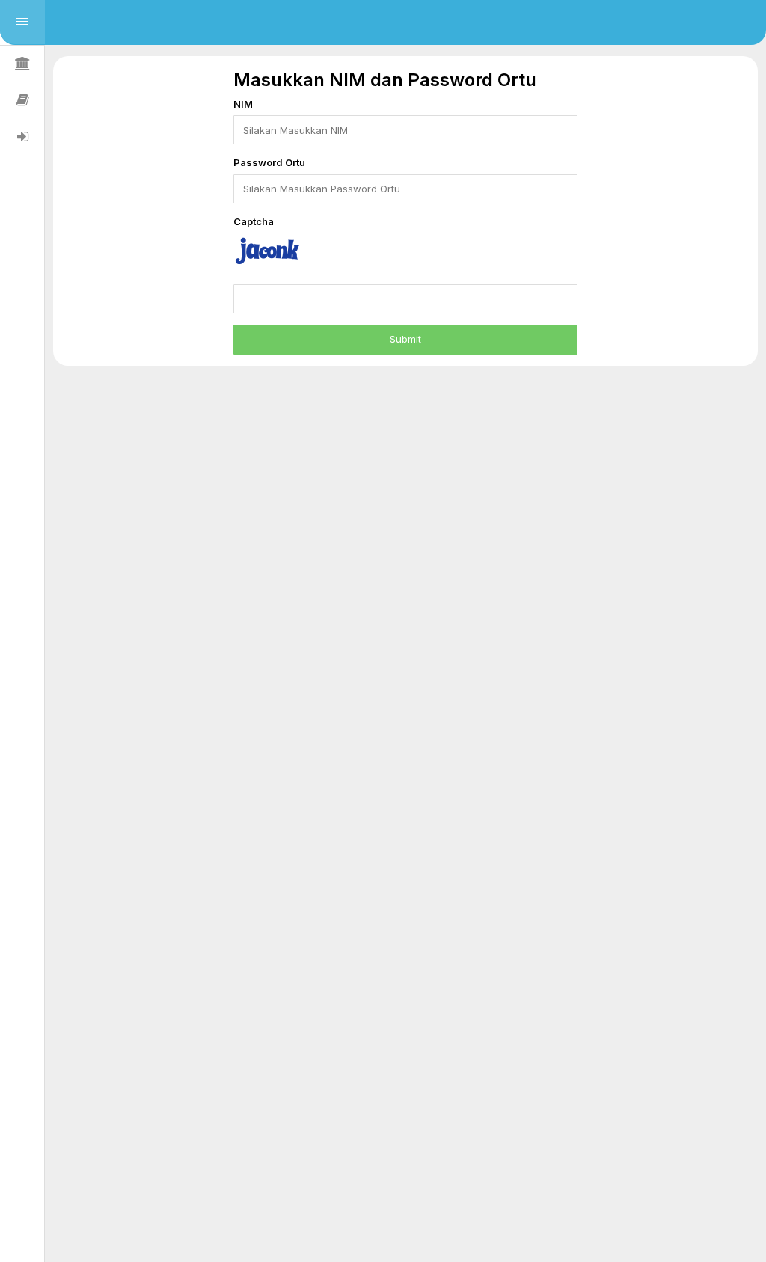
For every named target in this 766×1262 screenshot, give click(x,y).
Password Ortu (269, 162)
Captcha (253, 221)
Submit (405, 339)
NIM (243, 104)
